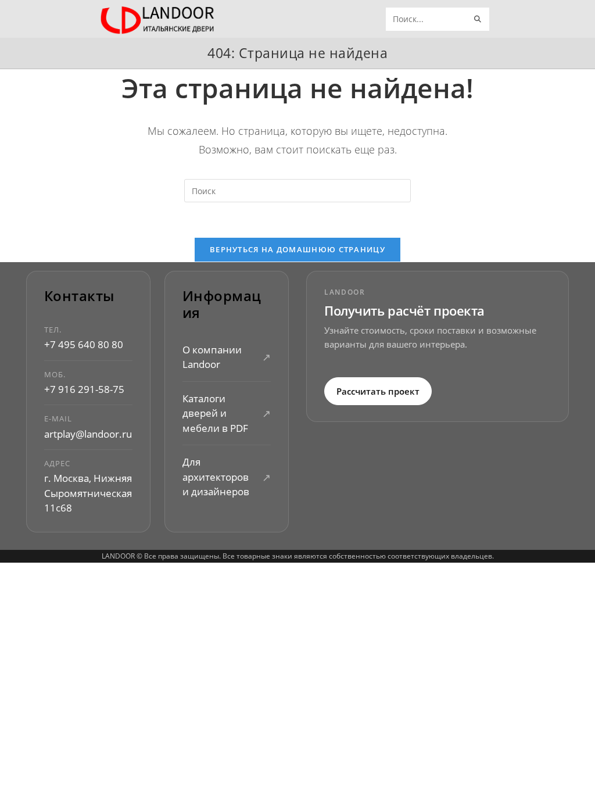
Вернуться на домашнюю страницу (297, 249)
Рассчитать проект (378, 391)
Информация (221, 304)
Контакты (79, 296)
